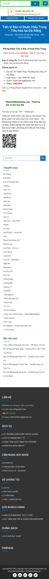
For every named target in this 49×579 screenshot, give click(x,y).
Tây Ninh (6, 291)
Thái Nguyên (8, 295)
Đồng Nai (7, 205)
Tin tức (6, 306)
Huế (5, 236)
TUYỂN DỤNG (8, 496)
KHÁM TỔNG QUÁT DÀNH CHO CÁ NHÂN (19, 442)
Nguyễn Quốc (20, 409)
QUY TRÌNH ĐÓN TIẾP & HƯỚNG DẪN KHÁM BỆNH (23, 519)
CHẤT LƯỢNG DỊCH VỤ (12, 499)
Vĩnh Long (7, 322)
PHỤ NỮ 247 (8, 463)
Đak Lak (6, 201)
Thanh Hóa (7, 302)
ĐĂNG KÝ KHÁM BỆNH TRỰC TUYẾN (17, 515)
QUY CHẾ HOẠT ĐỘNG (12, 536)
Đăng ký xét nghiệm (36, 18)
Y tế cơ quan (9, 330)
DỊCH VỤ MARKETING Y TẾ (14, 438)
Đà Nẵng (6, 197)
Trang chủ (9, 35)
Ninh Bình (7, 267)
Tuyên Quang (8, 318)
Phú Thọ (6, 275)
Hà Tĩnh (6, 229)
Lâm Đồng (7, 252)
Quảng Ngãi (8, 279)
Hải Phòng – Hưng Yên (12, 232)
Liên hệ (6, 488)
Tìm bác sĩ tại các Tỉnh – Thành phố (18, 112)
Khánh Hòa (7, 244)
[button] (45, 3)
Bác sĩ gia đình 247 (11, 182)
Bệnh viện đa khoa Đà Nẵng (16, 63)
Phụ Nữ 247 (8, 271)
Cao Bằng (7, 194)
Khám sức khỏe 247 (11, 240)
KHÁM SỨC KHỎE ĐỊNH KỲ (13, 446)
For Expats (7, 213)
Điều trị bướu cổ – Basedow (14, 471)
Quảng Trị (7, 287)
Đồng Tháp (7, 209)
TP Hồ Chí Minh (9, 310)
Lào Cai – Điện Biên (11, 260)
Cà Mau (6, 186)
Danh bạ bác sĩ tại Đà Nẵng (15, 53)
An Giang (7, 174)
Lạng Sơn (7, 256)
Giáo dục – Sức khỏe (11, 221)
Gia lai (6, 217)
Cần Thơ (6, 190)
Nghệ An (6, 264)
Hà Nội (6, 225)
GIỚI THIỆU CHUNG (10, 492)
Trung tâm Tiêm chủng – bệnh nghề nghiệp (21, 314)
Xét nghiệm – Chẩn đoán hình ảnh (17, 326)
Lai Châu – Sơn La (10, 248)
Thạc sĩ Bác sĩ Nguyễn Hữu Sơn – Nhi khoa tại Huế (24, 345)
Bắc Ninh (7, 178)
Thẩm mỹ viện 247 (11, 299)
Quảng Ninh (8, 283)
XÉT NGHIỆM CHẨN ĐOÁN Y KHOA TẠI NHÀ (20, 434)
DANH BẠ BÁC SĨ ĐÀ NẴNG (14, 467)
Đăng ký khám (12, 18)
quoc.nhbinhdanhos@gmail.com (18, 417)
